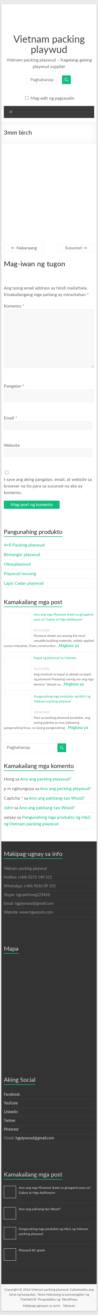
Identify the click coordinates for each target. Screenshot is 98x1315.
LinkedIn (11, 1112)
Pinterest (11, 1129)
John (8, 808)
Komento (14, 306)
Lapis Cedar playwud (24, 583)
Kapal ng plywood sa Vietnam (55, 658)
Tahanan (69, 1305)
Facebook (12, 1095)
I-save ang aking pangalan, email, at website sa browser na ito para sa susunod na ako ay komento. (48, 486)
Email (10, 418)
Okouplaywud (17, 564)
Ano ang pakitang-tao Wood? (57, 798)
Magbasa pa (69, 646)
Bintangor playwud (22, 554)
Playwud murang (20, 574)
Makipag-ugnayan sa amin (41, 1305)
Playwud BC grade (32, 1250)
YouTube (11, 1103)
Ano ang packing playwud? (45, 779)
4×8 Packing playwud (24, 545)
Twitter (10, 1121)
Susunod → (76, 248)
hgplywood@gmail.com (35, 1138)
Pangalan (14, 386)
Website (12, 445)
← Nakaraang (24, 248)
